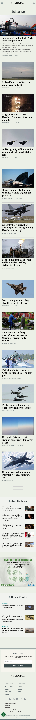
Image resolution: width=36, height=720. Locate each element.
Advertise (7, 707)
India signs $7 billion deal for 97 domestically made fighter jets (17, 152)
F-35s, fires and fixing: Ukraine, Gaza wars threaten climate (17, 117)
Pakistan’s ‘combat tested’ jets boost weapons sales (17, 39)
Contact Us (7, 705)
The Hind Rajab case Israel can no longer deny (12, 606)
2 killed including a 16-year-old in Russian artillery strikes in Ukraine (17, 262)
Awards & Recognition (10, 703)
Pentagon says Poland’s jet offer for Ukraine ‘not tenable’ (17, 406)
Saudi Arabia (9, 684)
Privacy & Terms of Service (12, 709)
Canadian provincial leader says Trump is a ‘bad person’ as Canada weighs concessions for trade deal (13, 535)
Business (8, 691)
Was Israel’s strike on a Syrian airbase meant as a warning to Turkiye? (12, 630)
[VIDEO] (18, 25)
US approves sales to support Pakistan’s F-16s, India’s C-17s (17, 475)
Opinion (20, 686)
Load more (18, 488)
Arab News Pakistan (10, 378)
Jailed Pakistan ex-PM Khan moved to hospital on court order (11, 527)
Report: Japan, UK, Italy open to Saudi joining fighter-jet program (17, 192)
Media (20, 689)
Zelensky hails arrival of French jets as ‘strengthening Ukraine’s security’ (17, 227)
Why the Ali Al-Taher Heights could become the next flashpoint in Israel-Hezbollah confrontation (12, 618)
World (7, 689)
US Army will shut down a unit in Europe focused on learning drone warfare (12, 508)
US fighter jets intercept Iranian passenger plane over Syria (17, 440)
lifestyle (21, 684)
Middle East (5, 603)
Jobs (19, 691)
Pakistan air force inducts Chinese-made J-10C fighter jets (17, 373)
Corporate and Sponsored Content (13, 711)
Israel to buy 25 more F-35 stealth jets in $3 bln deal (15, 301)
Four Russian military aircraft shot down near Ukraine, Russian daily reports (14, 336)
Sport (7, 694)
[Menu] (2, 3)
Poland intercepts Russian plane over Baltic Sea (16, 83)
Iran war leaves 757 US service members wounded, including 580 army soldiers (12, 545)
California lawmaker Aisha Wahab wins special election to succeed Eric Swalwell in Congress (12, 517)
